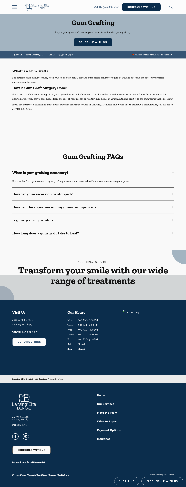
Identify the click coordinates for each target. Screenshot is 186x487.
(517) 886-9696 (65, 54)
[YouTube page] (26, 436)
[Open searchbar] (171, 7)
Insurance (103, 438)
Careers (52, 474)
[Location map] (148, 337)
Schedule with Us (141, 7)
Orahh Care (63, 474)
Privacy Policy (19, 474)
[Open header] (15, 7)
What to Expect (107, 421)
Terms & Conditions (37, 474)
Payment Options (109, 430)
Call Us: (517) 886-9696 (106, 7)
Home (101, 395)
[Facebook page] (15, 436)
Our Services (105, 403)
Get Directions (29, 342)
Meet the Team (107, 412)
